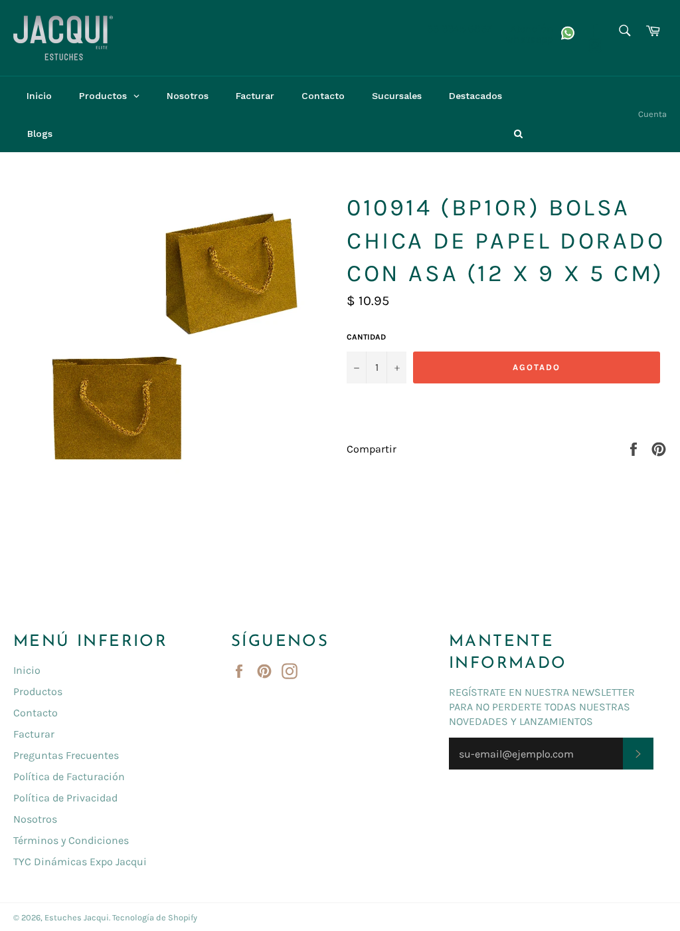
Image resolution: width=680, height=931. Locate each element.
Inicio (27, 670)
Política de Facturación (69, 776)
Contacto (35, 712)
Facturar (33, 734)
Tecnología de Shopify (154, 917)
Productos (37, 691)
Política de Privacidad (65, 797)
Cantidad (366, 337)
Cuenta (652, 114)
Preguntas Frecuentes (66, 755)
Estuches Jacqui (76, 917)
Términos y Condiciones (71, 840)
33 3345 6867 (459, 28)
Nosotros (35, 819)
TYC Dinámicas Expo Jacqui (80, 861)
